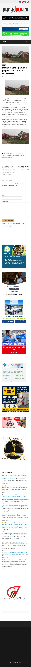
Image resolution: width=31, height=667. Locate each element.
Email (4, 195)
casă (20, 153)
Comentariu (5, 201)
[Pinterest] (23, 2)
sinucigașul (5, 157)
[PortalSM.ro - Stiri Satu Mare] (15, 12)
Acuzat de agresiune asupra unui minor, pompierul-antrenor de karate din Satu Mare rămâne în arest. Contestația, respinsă (15, 477)
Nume (4, 189)
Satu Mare (15, 155)
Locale (4, 65)
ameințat (16, 153)
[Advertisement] (16, 234)
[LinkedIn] (25, 2)
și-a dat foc (21, 155)
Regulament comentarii (18, 662)
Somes (10, 157)
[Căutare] (27, 42)
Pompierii (9, 155)
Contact (9, 662)
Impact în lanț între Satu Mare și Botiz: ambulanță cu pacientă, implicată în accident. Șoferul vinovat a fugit (14, 524)
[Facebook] (20, 2)
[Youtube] (28, 2)
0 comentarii (22, 76)
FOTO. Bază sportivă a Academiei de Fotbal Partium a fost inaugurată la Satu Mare (15, 543)
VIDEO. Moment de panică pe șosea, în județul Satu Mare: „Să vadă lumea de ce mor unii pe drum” (14, 487)
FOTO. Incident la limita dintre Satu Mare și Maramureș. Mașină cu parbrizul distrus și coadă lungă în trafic (14, 561)
